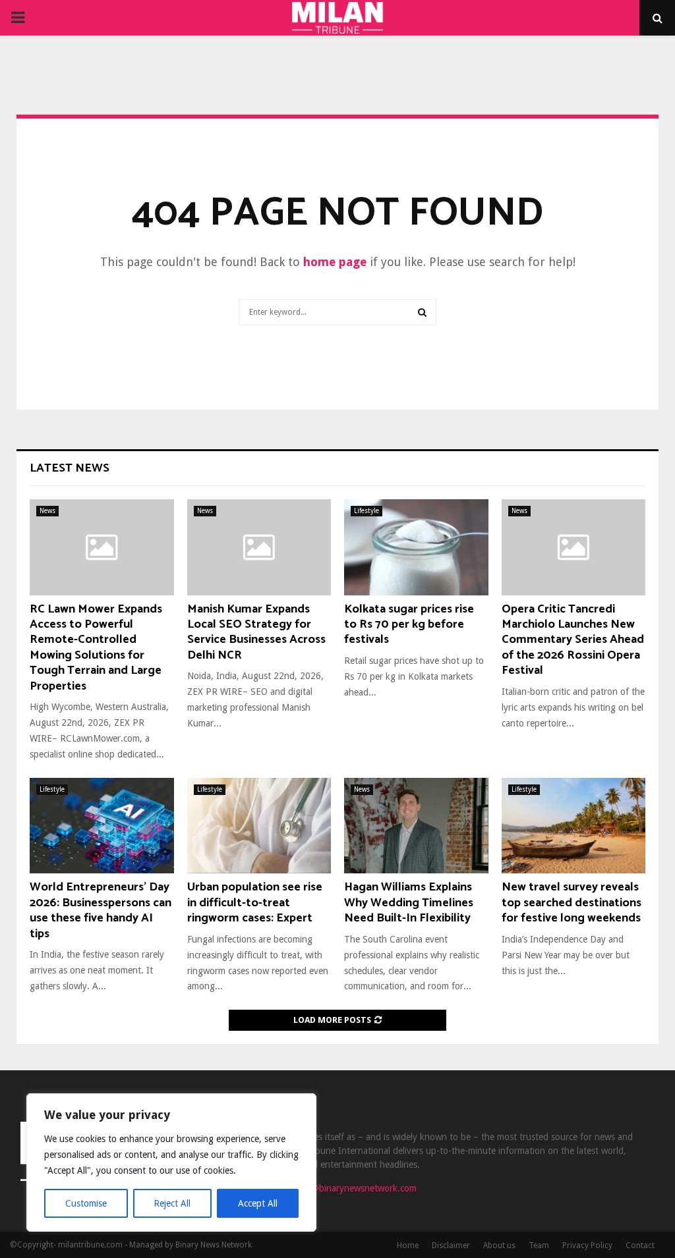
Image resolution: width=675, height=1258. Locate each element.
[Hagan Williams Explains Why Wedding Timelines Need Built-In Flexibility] (416, 826)
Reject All (172, 1203)
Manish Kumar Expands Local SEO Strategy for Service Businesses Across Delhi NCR (256, 632)
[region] (171, 1162)
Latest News (69, 468)
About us (499, 1245)
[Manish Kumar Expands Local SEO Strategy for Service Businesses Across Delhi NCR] (259, 547)
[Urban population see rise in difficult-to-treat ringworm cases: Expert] (259, 826)
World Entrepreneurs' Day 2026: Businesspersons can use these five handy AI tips (100, 910)
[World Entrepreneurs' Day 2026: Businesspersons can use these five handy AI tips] (102, 826)
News (47, 510)
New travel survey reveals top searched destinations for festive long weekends (571, 902)
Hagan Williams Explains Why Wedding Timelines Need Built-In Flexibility (408, 902)
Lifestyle (366, 510)
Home (408, 1245)
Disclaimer (451, 1245)
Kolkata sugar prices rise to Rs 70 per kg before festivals (409, 624)
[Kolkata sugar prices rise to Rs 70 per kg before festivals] (416, 547)
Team (539, 1245)
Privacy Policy (587, 1245)
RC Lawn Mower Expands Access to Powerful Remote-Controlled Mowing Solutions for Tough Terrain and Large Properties (96, 647)
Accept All (258, 1203)
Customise (86, 1203)
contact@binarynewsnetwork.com (349, 1188)
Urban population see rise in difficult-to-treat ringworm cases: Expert (254, 902)
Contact (640, 1245)
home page (335, 262)
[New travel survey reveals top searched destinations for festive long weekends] (574, 826)
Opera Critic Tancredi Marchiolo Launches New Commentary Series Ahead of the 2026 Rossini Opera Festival (573, 640)
